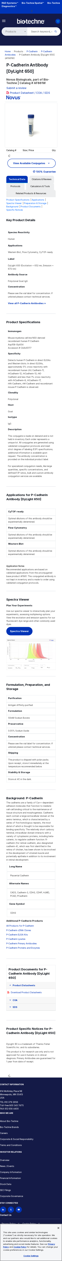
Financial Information (10, 1178)
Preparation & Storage (35, 203)
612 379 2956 (11, 1102)
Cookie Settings (31, 1256)
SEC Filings (5, 1190)
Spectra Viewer (14, 203)
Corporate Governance (11, 1196)
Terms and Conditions (11, 1145)
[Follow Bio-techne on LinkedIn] (3, 1209)
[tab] (17, 179)
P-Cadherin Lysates (15, 939)
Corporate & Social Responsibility (16, 1139)
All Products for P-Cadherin (20, 925)
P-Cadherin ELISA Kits (17, 934)
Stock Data (5, 1184)
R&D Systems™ (10, 3)
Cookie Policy (20, 1247)
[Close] (58, 1228)
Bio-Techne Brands (9, 1127)
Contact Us (5, 1215)
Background (12, 206)
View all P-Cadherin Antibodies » (27, 303)
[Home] (31, 21)
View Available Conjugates (29, 163)
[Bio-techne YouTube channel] (19, 1209)
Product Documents (31, 206)
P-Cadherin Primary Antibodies (21, 943)
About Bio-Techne (9, 1121)
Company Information (11, 1172)
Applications (38, 199)
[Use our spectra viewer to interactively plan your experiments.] (31, 654)
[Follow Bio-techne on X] (11, 1209)
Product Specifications (17, 199)
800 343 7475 (16, 1105)
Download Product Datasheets (26, 992)
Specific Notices (14, 210)
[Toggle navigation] (4, 21)
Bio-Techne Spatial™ (33, 3)
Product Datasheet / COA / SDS (30, 92)
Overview (4, 1160)
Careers (4, 1133)
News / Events (7, 1166)
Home (8, 51)
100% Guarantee (46, 171)
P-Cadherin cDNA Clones (18, 930)
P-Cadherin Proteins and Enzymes (23, 948)
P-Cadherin (32, 51)
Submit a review (16, 88)
